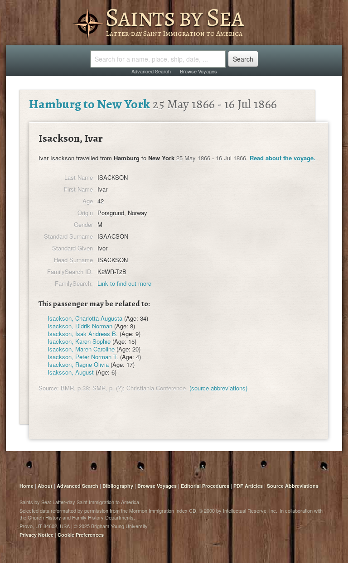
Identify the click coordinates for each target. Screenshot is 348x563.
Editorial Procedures (205, 485)
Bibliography (117, 485)
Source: (49, 388)
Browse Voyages (198, 71)
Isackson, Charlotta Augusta (85, 318)
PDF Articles (248, 485)
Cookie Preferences (81, 534)
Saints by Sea (174, 17)
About (45, 485)
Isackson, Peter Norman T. (83, 356)
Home (26, 485)
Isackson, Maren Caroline (81, 349)
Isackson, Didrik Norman (80, 326)
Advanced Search (151, 71)
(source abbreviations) (218, 388)
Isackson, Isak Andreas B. (83, 333)
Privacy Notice (36, 534)
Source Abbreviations (293, 485)
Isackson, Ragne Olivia (78, 364)
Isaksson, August (71, 372)
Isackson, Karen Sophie (79, 341)
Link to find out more (124, 283)
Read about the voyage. (282, 158)
